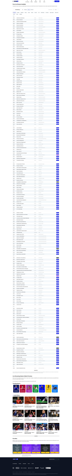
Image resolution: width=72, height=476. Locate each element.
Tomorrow (32, 9)
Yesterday (25, 9)
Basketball (24, 463)
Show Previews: (50, 9)
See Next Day (35, 370)
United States (52, 459)
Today (29, 9)
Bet (57, 19)
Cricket (33, 463)
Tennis (29, 463)
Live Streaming (15, 463)
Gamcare (40, 474)
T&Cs (21, 454)
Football (20, 463)
